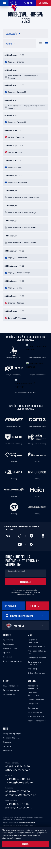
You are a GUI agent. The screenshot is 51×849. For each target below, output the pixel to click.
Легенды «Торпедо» (12, 738)
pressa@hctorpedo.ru (18, 807)
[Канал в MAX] (31, 544)
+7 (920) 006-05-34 (17, 778)
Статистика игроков (37, 658)
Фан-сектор (33, 708)
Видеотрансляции (11, 690)
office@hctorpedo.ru (18, 769)
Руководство (8, 644)
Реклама (7, 742)
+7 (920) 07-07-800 (17, 791)
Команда (7, 635)
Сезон (30, 635)
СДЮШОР (7, 746)
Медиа (6, 681)
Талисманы (33, 704)
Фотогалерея (9, 694)
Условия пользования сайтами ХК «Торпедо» (19, 826)
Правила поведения (36, 721)
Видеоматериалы (11, 686)
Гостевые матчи (35, 712)
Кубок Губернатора (36, 673)
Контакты (7, 751)
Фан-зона (32, 681)
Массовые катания (36, 716)
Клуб (5, 728)
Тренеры (7, 652)
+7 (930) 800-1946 (17, 803)
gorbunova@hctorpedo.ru (21, 794)
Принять (25, 844)
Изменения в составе (12, 661)
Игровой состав (10, 648)
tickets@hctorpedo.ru (19, 782)
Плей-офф (32, 669)
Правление (8, 640)
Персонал (7, 657)
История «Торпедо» (12, 733)
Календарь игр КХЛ (36, 647)
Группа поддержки (36, 699)
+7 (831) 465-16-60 (17, 766)
